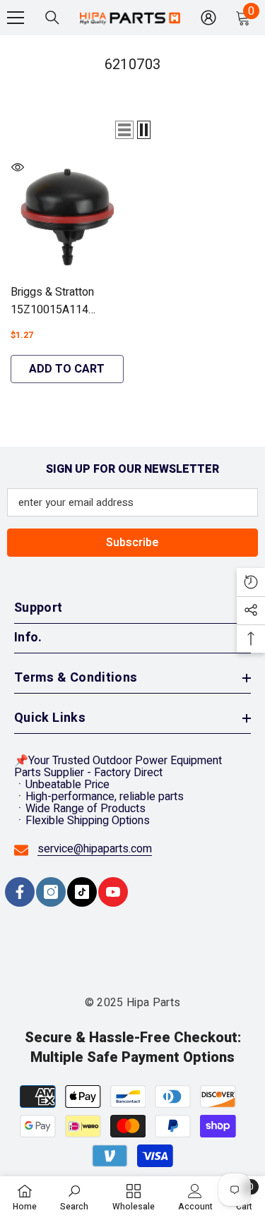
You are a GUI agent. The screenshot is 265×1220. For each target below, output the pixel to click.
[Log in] (208, 17)
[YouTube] (113, 892)
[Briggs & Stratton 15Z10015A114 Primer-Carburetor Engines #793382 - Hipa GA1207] (67, 217)
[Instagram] (51, 892)
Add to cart (67, 369)
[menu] (15, 17)
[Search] (52, 17)
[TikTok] (82, 892)
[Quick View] (17, 167)
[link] (74, 1197)
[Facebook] (20, 892)
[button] (124, 130)
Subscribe (132, 542)
